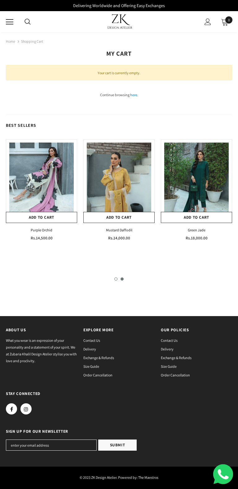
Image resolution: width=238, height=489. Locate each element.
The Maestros (148, 477)
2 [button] (122, 279)
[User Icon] (208, 22)
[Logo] (119, 21)
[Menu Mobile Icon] (9, 22)
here (133, 94)
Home (10, 41)
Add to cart (41, 217)
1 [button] (115, 279)
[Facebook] (11, 408)
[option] (41, 192)
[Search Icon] (27, 22)
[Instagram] (26, 408)
